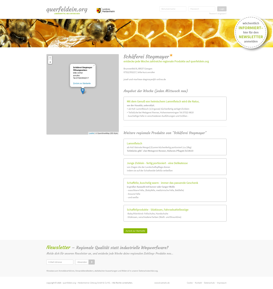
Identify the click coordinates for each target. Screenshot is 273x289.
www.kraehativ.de (162, 282)
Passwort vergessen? (218, 13)
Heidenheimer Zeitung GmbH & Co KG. (94, 282)
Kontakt (198, 282)
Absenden (82, 262)
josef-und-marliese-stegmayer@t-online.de (145, 79)
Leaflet (91, 133)
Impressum (222, 282)
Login (221, 8)
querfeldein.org (69, 282)
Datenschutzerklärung (148, 270)
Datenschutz (209, 282)
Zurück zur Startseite (135, 230)
